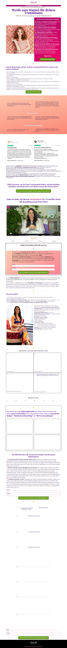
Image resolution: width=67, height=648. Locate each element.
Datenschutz (35, 646)
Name (14, 264)
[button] (7, 151)
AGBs (40, 646)
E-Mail (14, 267)
